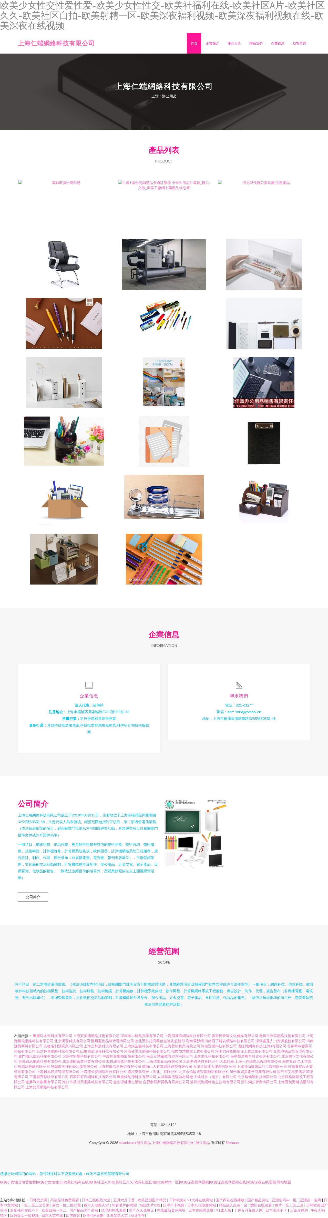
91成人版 (224, 1210)
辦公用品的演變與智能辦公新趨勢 (164, 555)
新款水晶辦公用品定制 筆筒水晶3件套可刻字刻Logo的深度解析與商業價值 (164, 496)
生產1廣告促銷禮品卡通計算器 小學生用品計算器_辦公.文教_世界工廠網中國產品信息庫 (164, 201)
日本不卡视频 (174, 1205)
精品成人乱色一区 (233, 1205)
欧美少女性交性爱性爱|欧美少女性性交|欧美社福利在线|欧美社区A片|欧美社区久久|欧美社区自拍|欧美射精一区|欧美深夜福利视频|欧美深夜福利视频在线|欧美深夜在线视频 (138, 1182)
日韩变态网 (38, 1200)
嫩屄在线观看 (261, 1205)
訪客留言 (299, 43)
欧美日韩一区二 (54, 1210)
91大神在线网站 (200, 1200)
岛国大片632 (150, 1205)
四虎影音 (73, 1215)
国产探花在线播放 (230, 1200)
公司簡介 (33, 897)
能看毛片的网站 (125, 1205)
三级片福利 (299, 1210)
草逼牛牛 (138, 1215)
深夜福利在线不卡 (24, 1210)
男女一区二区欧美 (67, 1205)
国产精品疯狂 (258, 1200)
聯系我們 (256, 43)
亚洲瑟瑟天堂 (117, 1215)
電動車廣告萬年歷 (64, 201)
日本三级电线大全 (96, 1200)
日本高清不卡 (276, 1210)
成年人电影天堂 (97, 1205)
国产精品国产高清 (84, 1210)
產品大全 (234, 43)
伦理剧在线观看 (114, 1210)
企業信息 (277, 43)
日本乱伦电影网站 (202, 1205)
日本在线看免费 (201, 1210)
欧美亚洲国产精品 (152, 1200)
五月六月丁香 (124, 1200)
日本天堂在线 (53, 1215)
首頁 (194, 43)
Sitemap (232, 1142)
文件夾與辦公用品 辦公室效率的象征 (263, 437)
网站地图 (284, 1182)
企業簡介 (212, 43)
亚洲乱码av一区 (285, 1200)
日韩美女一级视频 (24, 1215)
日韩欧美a (177, 1200)
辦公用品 (144, 1142)
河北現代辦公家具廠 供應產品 (264, 201)
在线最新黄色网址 (171, 1210)
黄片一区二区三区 (289, 1205)
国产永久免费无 (142, 1210)
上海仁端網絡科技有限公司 (56, 43)
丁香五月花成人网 (248, 1210)
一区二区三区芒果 (35, 1205)
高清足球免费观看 (65, 1200)
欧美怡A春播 (93, 1215)
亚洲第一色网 (311, 1200)
